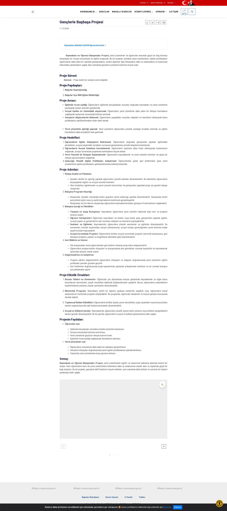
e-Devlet (143, 3)
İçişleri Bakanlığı (156, 3)
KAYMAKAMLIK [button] (87, 12)
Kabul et (177, 507)
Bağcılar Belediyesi (90, 497)
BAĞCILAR (104, 12)
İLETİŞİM (173, 12)
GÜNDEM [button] (160, 12)
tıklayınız (167, 507)
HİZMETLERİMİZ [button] (142, 12)
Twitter (142, 497)
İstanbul (170, 3)
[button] (158, 22)
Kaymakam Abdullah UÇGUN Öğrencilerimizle (84, 45)
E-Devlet (128, 497)
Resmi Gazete (111, 497)
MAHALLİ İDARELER (122, 12)
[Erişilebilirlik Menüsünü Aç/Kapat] (219, 503)
